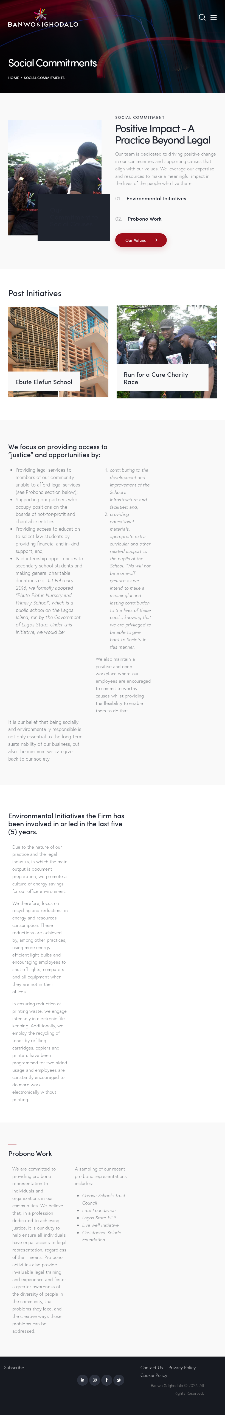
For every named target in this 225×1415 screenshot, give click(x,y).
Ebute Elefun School (43, 381)
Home (13, 77)
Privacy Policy (182, 1367)
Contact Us (151, 1367)
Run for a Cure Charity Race (156, 377)
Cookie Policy (153, 1375)
